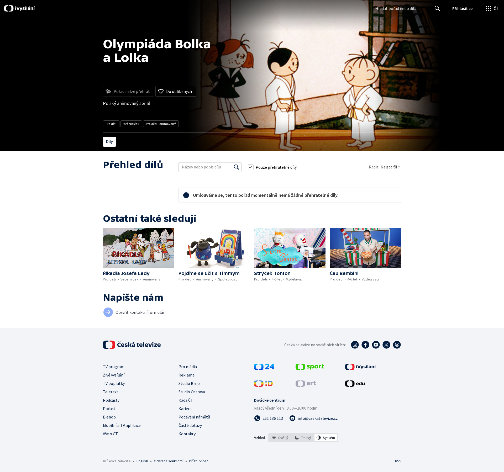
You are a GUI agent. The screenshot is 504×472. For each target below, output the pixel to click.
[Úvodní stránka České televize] (132, 345)
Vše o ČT (110, 433)
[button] (138, 248)
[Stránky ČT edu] (355, 385)
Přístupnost (198, 461)
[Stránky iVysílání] (360, 368)
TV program (113, 366)
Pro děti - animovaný (161, 124)
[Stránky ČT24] (264, 368)
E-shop (109, 417)
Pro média (187, 366)
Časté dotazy (190, 425)
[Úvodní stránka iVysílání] (24, 8)
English (142, 461)
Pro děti (111, 124)
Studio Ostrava (191, 391)
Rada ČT (185, 400)
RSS (398, 461)
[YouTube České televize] (376, 345)
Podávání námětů (194, 417)
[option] (280, 437)
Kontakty (187, 433)
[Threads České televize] (397, 345)
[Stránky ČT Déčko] (263, 385)
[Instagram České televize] (355, 345)
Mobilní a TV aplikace (122, 425)
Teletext (110, 391)
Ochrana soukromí (168, 461)
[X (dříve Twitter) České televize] (386, 345)
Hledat (437, 8)
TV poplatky (114, 383)
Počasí (109, 408)
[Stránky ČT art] (306, 385)
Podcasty (111, 400)
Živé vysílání (113, 375)
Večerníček (131, 124)
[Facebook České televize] (365, 345)
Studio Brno (189, 383)
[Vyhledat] (236, 167)
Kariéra (185, 408)
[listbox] (303, 437)
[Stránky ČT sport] (310, 368)
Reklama (186, 375)
